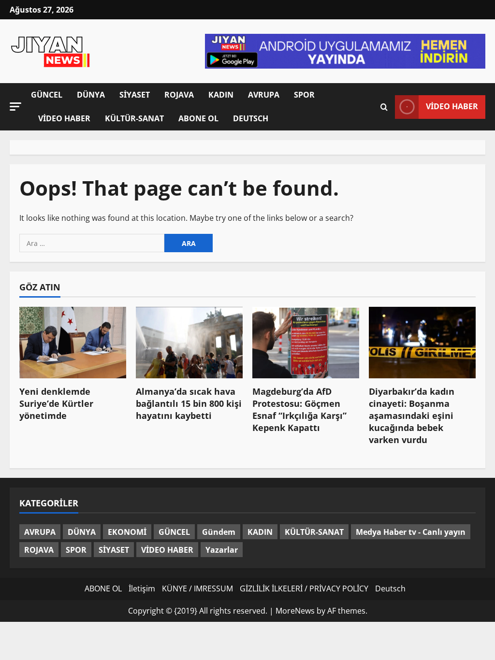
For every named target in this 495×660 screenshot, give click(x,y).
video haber (452, 106)
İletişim (142, 588)
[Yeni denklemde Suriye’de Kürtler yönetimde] (72, 342)
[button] (15, 106)
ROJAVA (179, 94)
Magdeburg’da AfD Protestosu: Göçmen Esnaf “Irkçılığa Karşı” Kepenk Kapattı (299, 410)
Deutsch (250, 118)
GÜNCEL (46, 94)
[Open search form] (384, 106)
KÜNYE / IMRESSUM (197, 588)
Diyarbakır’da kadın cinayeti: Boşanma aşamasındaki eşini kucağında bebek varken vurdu (411, 416)
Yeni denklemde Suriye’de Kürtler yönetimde (56, 403)
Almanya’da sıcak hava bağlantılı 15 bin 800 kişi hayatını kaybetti (189, 403)
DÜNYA (91, 94)
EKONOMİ (127, 532)
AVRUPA (263, 94)
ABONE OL (198, 118)
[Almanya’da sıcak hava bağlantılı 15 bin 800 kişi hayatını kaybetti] (189, 342)
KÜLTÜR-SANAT (134, 118)
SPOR (304, 94)
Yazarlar (221, 550)
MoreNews (295, 610)
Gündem (218, 532)
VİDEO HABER (64, 118)
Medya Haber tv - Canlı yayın (411, 532)
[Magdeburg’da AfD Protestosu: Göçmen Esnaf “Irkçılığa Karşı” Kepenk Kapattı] (305, 342)
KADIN (220, 94)
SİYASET (134, 94)
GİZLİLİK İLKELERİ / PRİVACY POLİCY (304, 588)
